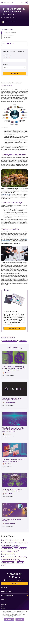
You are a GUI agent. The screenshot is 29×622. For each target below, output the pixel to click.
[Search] (22, 2)
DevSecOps (23, 548)
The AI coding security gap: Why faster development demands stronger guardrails (13, 429)
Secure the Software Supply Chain (10, 559)
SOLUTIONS (4, 587)
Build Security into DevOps (20, 542)
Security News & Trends (8, 562)
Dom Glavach (8, 463)
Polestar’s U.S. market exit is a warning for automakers (12, 399)
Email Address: (6, 57)
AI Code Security (6, 542)
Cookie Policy (11, 616)
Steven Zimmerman (10, 402)
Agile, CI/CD (5, 540)
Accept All (19, 619)
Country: (5, 64)
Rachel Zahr (8, 372)
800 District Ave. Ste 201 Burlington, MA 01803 (15, 580)
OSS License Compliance (8, 556)
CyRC (16, 548)
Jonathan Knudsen (11, 22)
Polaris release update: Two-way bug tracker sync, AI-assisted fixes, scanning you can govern (13, 368)
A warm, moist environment (10, 32)
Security (3, 608)
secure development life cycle (12, 242)
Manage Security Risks (7, 337)
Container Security (6, 548)
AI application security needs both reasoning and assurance (13, 460)
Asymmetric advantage (9, 35)
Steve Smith (8, 434)
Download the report (14, 328)
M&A (17, 551)
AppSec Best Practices (17, 540)
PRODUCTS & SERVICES (6, 591)
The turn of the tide (8, 37)
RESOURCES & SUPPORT (7, 595)
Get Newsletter (14, 73)
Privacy (2, 606)
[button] (26, 2)
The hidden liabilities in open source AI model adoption (12, 490)
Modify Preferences (9, 619)
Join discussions (5, 85)
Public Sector (23, 340)
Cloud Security (5, 545)
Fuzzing (10, 551)
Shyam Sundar (8, 493)
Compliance (16, 545)
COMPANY (3, 599)
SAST (19, 556)
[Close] (26, 611)
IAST (3, 565)
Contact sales (14, 583)
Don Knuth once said (6, 194)
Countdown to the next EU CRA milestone (12, 520)
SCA (25, 556)
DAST (3, 551)
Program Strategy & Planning (9, 340)
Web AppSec (20, 562)
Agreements (4, 604)
